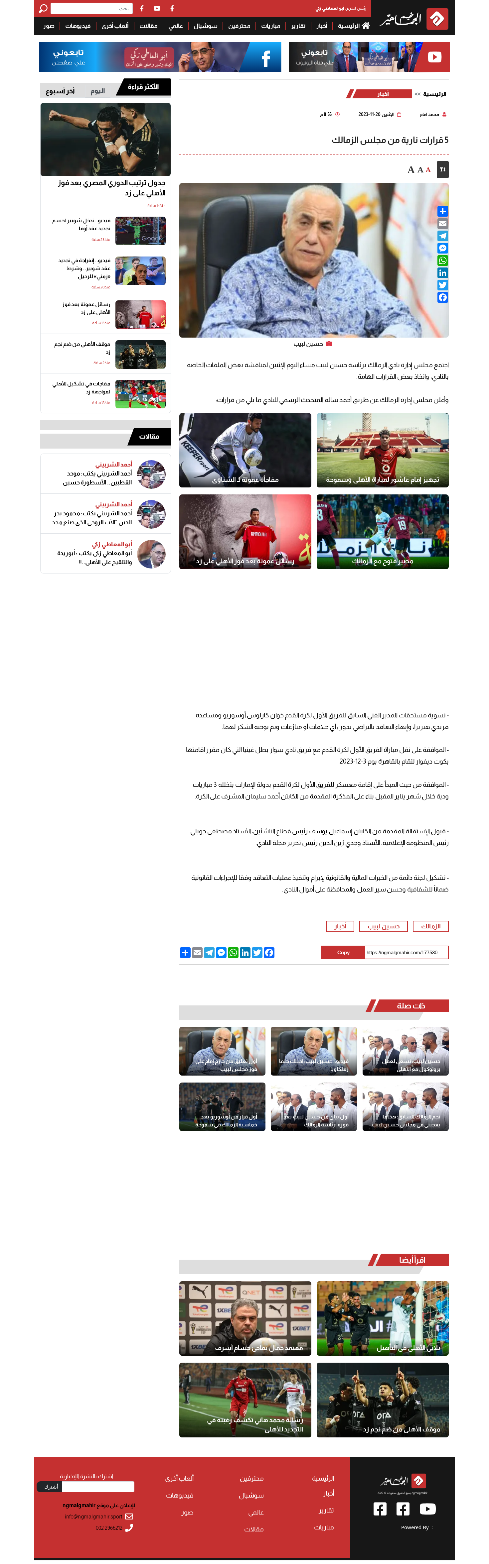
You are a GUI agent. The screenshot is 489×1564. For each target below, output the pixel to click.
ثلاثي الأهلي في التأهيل (408, 1347)
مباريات (270, 26)
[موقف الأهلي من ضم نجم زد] (383, 1400)
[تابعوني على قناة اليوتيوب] (369, 57)
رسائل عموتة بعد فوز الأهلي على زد (245, 561)
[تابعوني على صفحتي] (160, 57)
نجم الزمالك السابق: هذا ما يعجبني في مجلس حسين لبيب (406, 1120)
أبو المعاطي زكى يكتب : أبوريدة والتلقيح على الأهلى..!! (94, 558)
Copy (343, 952)
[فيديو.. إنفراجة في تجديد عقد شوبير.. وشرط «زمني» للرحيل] (140, 271)
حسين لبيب (384, 926)
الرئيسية (349, 26)
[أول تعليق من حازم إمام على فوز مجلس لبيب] (222, 1051)
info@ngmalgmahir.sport (93, 1516)
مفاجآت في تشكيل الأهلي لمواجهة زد (81, 387)
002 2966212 (109, 1528)
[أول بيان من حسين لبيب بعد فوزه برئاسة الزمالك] (314, 1107)
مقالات (148, 26)
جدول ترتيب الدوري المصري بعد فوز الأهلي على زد (112, 187)
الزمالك (431, 926)
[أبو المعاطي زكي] (151, 554)
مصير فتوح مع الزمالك (382, 561)
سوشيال (206, 26)
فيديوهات (78, 26)
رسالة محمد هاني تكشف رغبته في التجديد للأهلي (255, 1424)
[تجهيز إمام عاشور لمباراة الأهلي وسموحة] (383, 450)
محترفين (239, 26)
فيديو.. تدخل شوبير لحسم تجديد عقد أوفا (81, 224)
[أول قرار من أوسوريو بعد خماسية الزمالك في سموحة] (222, 1107)
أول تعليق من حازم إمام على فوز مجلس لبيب (226, 1065)
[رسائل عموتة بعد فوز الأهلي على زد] (245, 531)
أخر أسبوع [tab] (60, 91)
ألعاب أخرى (115, 26)
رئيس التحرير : (340, 8)
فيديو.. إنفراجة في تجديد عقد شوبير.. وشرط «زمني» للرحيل (84, 268)
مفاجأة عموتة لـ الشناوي (245, 479)
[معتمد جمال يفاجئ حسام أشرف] (245, 1318)
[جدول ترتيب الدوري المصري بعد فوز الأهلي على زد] (106, 139)
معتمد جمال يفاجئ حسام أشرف (259, 1347)
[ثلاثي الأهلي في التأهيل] (383, 1318)
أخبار (321, 26)
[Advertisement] (314, 629)
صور (49, 26)
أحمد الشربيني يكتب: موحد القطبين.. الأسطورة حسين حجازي (97, 478)
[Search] (45, 8)
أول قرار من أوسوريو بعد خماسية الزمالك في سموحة (226, 1120)
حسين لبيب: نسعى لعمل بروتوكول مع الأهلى (411, 1065)
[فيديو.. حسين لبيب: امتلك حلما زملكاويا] (314, 1051)
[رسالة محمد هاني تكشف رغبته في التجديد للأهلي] (245, 1400)
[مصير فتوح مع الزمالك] (383, 531)
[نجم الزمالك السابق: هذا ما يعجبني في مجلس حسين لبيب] (406, 1107)
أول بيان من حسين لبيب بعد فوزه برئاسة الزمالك (316, 1120)
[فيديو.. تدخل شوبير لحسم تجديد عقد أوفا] (140, 231)
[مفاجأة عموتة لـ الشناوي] (245, 450)
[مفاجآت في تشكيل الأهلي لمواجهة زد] (140, 394)
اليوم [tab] (97, 90)
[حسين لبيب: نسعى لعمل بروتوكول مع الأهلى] (406, 1051)
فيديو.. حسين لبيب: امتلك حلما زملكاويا (314, 1065)
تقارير (298, 26)
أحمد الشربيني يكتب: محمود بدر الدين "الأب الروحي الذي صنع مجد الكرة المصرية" (92, 518)
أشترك (51, 1486)
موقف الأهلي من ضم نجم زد (401, 1429)
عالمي (175, 26)
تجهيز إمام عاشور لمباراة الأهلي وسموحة (382, 479)
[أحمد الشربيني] (151, 474)
